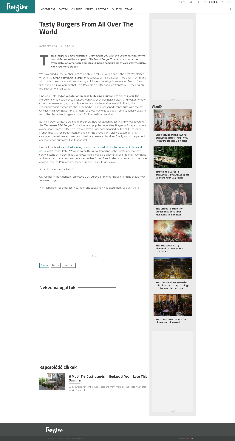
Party (89, 9)
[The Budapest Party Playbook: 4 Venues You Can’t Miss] (173, 233)
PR (192, 438)
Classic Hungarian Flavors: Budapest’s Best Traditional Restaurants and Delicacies (172, 137)
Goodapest (48, 9)
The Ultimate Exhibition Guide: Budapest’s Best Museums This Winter (169, 211)
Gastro (63, 9)
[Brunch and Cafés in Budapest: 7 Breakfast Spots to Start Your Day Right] (173, 159)
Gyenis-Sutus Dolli (49, 46)
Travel (129, 9)
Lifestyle (102, 9)
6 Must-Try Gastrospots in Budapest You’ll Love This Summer (108, 378)
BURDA (182, 2)
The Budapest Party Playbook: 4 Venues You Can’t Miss (169, 248)
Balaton (117, 9)
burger (55, 265)
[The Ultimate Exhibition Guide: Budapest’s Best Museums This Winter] (173, 196)
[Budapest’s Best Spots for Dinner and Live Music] (173, 307)
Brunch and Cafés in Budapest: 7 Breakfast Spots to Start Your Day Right (172, 174)
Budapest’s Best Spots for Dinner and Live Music (171, 320)
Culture (76, 9)
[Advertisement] (93, 326)
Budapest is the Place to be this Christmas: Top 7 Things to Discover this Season (172, 285)
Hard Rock (69, 265)
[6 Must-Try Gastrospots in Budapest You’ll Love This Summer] (52, 382)
